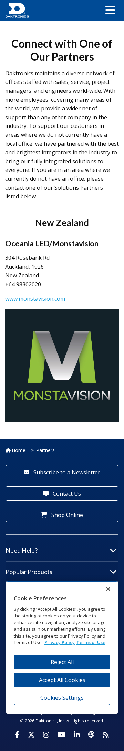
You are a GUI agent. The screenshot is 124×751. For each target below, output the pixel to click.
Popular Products (29, 571)
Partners (46, 450)
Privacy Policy (59, 642)
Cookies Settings (62, 698)
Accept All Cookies (62, 680)
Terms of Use (90, 642)
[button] (110, 10)
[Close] (108, 589)
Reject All (62, 662)
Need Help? (22, 550)
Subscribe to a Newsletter (66, 472)
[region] (62, 647)
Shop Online (66, 515)
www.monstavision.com (35, 298)
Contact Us (66, 493)
